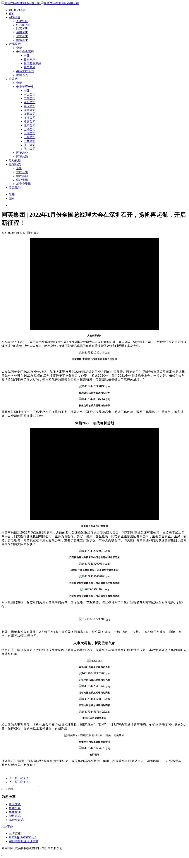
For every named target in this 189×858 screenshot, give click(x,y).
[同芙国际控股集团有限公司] (40, 3)
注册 (12, 194)
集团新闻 (15, 812)
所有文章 (15, 804)
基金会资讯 (16, 819)
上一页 (19, 778)
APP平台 (7, 826)
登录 (12, 198)
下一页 (19, 781)
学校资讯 (15, 815)
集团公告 (15, 808)
